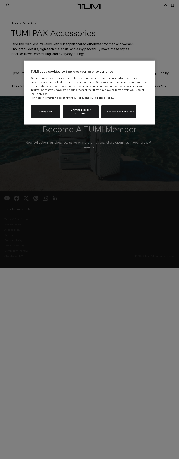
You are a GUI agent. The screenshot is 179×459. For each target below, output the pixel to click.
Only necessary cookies (81, 111)
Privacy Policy (75, 97)
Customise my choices (119, 111)
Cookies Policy (104, 97)
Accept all (45, 111)
